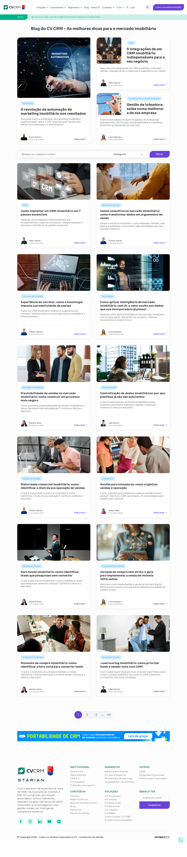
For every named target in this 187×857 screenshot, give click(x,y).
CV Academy (77, 782)
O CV (119, 7)
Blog (86, 7)
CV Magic (110, 813)
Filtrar (159, 154)
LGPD (142, 771)
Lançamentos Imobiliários (120, 782)
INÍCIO (20, 17)
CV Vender (111, 799)
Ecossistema (57, 7)
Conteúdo (107, 7)
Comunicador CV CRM (117, 816)
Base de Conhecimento (83, 803)
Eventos (74, 796)
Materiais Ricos (79, 799)
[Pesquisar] (147, 7)
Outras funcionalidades (118, 820)
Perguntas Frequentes (152, 775)
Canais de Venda (79, 813)
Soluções (41, 7)
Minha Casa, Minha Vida (118, 778)
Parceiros (75, 809)
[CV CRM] (14, 7)
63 (109, 714)
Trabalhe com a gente (82, 785)
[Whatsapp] (180, 839)
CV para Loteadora (115, 775)
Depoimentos (78, 775)
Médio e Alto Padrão (116, 771)
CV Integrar (111, 809)
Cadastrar (154, 805)
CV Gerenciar (112, 806)
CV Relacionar (113, 803)
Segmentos (73, 7)
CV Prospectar (113, 796)
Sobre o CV (76, 771)
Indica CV (95, 7)
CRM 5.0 (75, 778)
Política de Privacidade (152, 778)
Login (132, 7)
